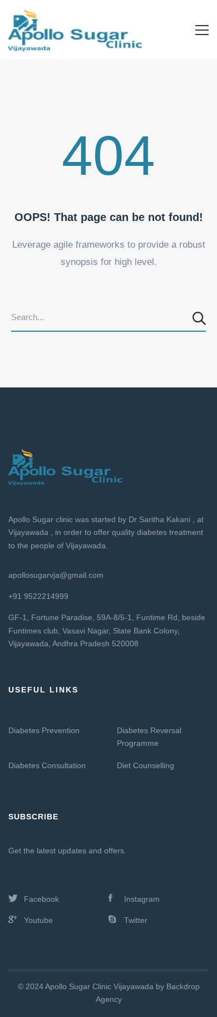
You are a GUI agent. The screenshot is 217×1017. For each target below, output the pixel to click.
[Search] (201, 318)
